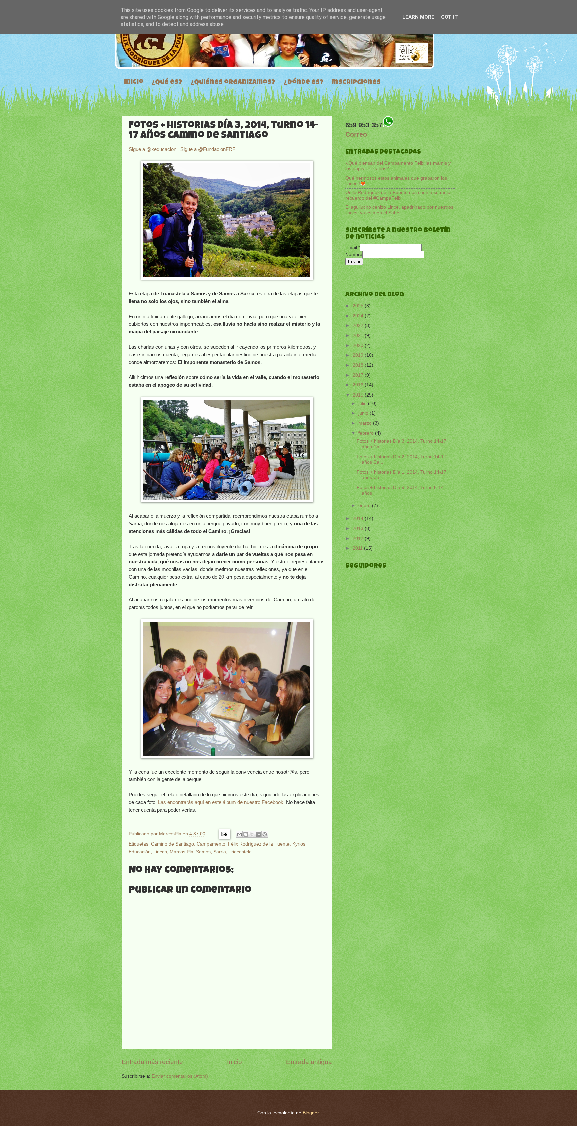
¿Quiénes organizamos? (232, 82)
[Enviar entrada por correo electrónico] (223, 833)
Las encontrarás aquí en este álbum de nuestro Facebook (220, 802)
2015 (359, 395)
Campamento (211, 844)
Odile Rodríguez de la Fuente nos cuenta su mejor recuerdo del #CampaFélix (398, 195)
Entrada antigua (309, 1061)
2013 (359, 528)
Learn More (418, 17)
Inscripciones (356, 82)
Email (352, 247)
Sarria (219, 851)
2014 (359, 518)
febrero (366, 433)
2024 (359, 315)
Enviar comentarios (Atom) (180, 1076)
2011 (358, 548)
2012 (359, 538)
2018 (359, 365)
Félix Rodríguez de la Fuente (259, 844)
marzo (365, 423)
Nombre (353, 254)
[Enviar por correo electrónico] (239, 834)
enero (365, 505)
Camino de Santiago (172, 844)
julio (363, 403)
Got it (449, 17)
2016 (359, 384)
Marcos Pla (181, 851)
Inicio (133, 82)
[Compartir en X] (252, 834)
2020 (359, 345)
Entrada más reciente (152, 1061)
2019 (359, 355)
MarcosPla (171, 833)
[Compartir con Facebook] (258, 834)
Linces (160, 851)
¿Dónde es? (303, 82)
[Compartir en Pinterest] (264, 834)
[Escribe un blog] (245, 834)
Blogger (311, 1112)
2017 (359, 375)
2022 (359, 325)
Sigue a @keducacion (153, 149)
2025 (359, 305)
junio (364, 413)
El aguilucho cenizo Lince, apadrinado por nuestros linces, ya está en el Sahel (399, 210)
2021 (359, 335)
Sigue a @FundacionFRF (207, 149)
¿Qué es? (166, 82)
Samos (203, 851)
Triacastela (240, 851)
